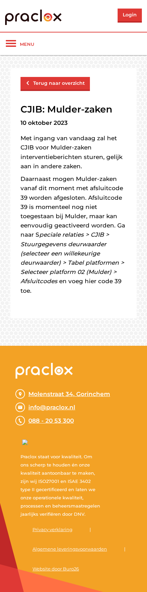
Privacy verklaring (52, 529)
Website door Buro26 (55, 568)
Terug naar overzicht (59, 83)
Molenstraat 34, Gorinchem (69, 394)
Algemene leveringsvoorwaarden (69, 549)
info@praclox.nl (51, 407)
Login (130, 15)
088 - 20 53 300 (51, 420)
